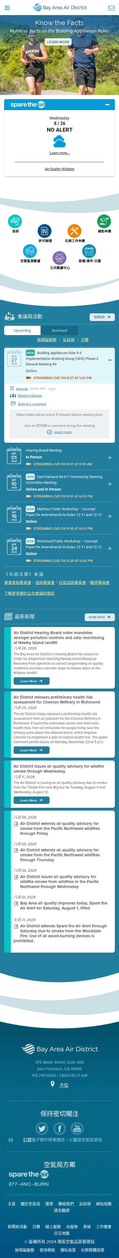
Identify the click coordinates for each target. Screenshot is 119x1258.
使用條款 (47, 1250)
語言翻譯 (61, 1210)
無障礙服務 (46, 340)
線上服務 (53, 1226)
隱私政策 (68, 1250)
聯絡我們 (66, 1204)
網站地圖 (104, 1204)
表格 (87, 1226)
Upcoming (22, 330)
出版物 (72, 1226)
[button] (5, 55)
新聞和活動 (17, 1226)
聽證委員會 (100, 582)
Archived (59, 330)
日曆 (85, 340)
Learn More (58, 42)
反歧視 (68, 340)
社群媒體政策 (92, 1250)
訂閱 (27, 1139)
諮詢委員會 (45, 582)
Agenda (22, 388)
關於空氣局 (30, 1204)
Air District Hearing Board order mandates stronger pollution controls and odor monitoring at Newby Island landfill (59, 637)
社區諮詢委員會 (72, 582)
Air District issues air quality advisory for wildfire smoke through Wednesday (59, 769)
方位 (64, 1085)
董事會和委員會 (17, 582)
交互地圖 (61, 1233)
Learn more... (60, 153)
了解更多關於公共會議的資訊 (29, 593)
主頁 (11, 1204)
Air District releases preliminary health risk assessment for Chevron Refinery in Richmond (57, 700)
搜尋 (49, 1204)
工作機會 (104, 1226)
